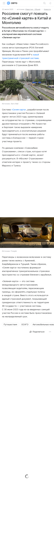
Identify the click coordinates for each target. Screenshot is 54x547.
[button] (27, 85)
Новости (47, 9)
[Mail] (8, 3)
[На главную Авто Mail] (13, 3)
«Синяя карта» (18, 109)
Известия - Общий (32, 9)
